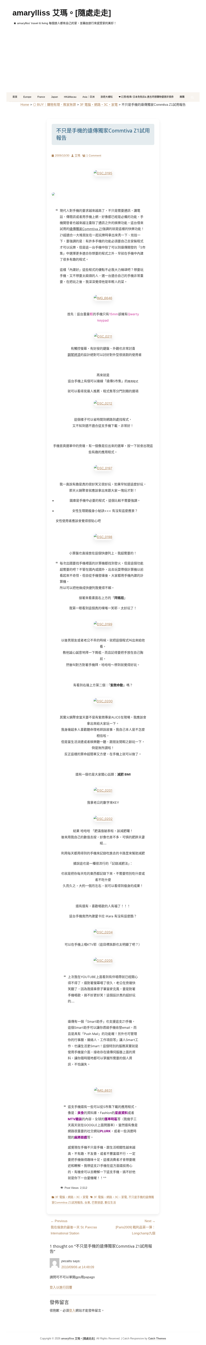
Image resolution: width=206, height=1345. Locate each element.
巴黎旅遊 (97, 1202)
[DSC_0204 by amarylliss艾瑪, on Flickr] (103, 932)
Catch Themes (157, 1338)
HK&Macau (70, 97)
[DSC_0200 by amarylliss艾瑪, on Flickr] (103, 701)
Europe (27, 97)
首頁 (14, 97)
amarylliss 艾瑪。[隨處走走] (61, 13)
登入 (72, 1310)
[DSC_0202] (103, 819)
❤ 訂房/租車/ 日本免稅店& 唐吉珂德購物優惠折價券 (146, 97)
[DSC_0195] (103, 173)
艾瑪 (77, 155)
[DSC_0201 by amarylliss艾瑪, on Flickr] (103, 790)
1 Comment (93, 155)
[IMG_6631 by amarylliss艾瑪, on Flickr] (103, 1090)
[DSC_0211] (103, 336)
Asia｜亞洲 (88, 97)
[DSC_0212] (103, 403)
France (41, 97)
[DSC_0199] (103, 624)
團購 (182, 97)
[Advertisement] (103, 62)
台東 (87, 1202)
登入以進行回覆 (61, 1287)
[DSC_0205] (103, 961)
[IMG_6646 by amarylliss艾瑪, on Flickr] (103, 298)
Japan (54, 97)
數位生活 (110, 1202)
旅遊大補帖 (107, 97)
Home (25, 104)
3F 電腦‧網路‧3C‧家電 (99, 104)
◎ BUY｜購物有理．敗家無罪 (54, 104)
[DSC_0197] (103, 468)
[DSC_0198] (103, 537)
